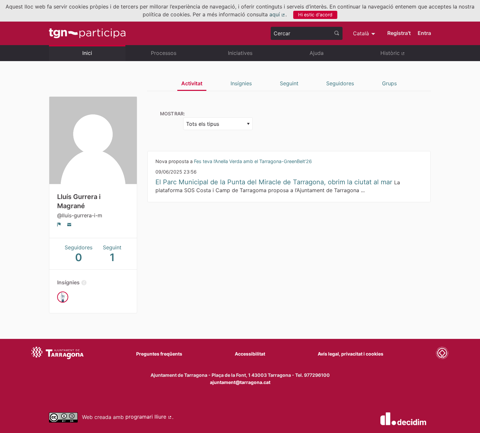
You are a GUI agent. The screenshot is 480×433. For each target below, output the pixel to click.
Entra (424, 33)
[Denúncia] (59, 224)
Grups (389, 83)
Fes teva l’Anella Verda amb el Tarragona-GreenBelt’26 (253, 161)
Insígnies (241, 83)
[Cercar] (337, 33)
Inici (87, 53)
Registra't (399, 33)
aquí (277, 14)
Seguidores (340, 83)
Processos (163, 53)
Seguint (289, 83)
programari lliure (148, 416)
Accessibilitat (250, 354)
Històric (405, 55)
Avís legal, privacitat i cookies (350, 354)
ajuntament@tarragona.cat (240, 382)
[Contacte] (69, 224)
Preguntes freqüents (159, 354)
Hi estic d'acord (315, 14)
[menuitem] (365, 33)
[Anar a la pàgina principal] (87, 33)
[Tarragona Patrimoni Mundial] (442, 354)
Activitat (191, 83)
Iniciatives (240, 53)
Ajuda (317, 53)
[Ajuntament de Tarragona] (57, 354)
